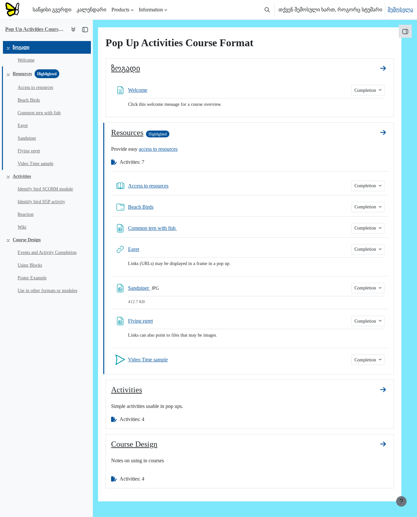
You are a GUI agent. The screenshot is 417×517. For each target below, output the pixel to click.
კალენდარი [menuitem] (91, 9)
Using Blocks (30, 265)
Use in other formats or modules (47, 290)
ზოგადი (21, 47)
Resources (22, 73)
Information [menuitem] (151, 9)
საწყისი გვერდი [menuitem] (52, 9)
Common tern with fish (39, 112)
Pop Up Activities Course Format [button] (35, 29)
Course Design (27, 239)
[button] (267, 10)
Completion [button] (365, 90)
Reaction (26, 214)
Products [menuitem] (120, 9)
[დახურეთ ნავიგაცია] (85, 29)
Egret (23, 125)
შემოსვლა (400, 9)
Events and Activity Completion (47, 252)
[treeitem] (46, 53)
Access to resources (35, 87)
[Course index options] (73, 29)
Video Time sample (35, 163)
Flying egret (29, 150)
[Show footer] (401, 501)
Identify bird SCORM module (45, 189)
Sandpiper (27, 138)
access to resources (158, 149)
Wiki (22, 227)
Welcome (26, 60)
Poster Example (32, 277)
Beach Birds (29, 100)
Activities (22, 176)
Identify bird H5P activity (41, 201)
